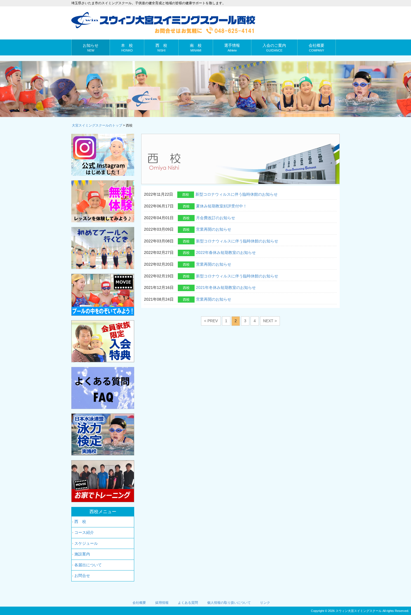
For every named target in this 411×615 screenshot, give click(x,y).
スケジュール (86, 543)
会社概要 (139, 603)
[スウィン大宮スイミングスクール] (163, 31)
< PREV (211, 321)
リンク (265, 603)
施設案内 (82, 554)
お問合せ (82, 575)
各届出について (88, 565)
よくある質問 (188, 603)
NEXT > (270, 321)
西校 (185, 195)
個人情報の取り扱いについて (229, 603)
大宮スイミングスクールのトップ (97, 125)
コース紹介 (84, 532)
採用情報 (162, 603)
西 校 (80, 521)
